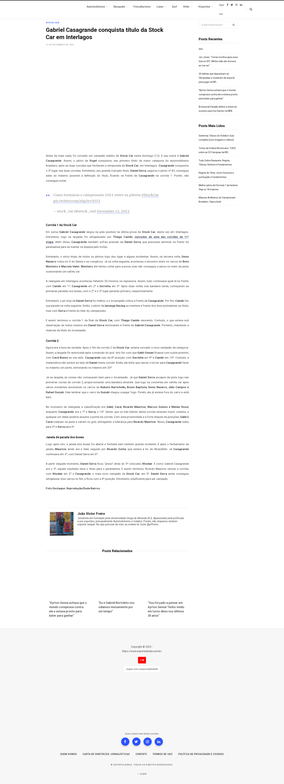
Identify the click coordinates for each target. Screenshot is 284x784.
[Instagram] (147, 742)
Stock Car (52, 23)
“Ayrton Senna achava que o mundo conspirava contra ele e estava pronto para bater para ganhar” (218, 94)
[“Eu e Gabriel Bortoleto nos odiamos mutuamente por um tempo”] (117, 582)
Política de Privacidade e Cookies (201, 754)
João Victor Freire (91, 514)
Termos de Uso (163, 754)
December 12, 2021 (113, 211)
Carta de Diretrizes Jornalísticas (106, 754)
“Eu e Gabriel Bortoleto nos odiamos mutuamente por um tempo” (116, 607)
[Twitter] (136, 742)
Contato (141, 754)
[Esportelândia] (62, 9)
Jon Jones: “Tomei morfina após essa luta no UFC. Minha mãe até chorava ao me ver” (218, 61)
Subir (143, 774)
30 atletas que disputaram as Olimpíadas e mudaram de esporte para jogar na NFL (217, 77)
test (201, 49)
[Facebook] (125, 742)
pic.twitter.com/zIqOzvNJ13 (76, 200)
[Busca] (249, 9)
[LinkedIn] (159, 742)
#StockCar (150, 195)
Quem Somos (68, 754)
